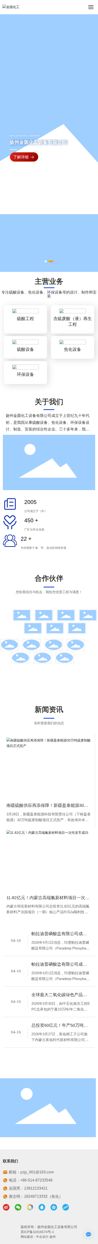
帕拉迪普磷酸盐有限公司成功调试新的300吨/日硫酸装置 (59, 934)
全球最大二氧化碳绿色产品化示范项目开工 (59, 995)
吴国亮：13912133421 (28, 1188)
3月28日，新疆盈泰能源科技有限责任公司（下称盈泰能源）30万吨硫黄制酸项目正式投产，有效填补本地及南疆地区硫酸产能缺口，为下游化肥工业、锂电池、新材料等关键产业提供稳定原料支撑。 (48, 817)
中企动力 (42, 1237)
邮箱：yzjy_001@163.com (31, 1172)
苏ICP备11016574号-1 (37, 1232)
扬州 (52, 1237)
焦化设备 (72, 349)
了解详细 (21, 157)
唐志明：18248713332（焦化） (36, 1196)
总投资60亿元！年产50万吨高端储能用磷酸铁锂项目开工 (59, 1026)
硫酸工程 (25, 318)
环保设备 (25, 374)
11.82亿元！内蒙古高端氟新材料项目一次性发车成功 (47, 898)
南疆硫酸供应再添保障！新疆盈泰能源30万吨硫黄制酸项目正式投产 (47, 806)
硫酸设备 (25, 349)
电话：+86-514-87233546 (31, 1180)
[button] (46, 261)
